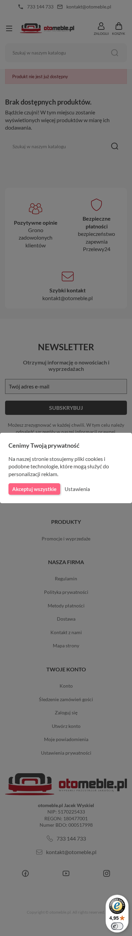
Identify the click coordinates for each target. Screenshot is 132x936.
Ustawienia (77, 489)
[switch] (117, 926)
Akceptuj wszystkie (34, 489)
